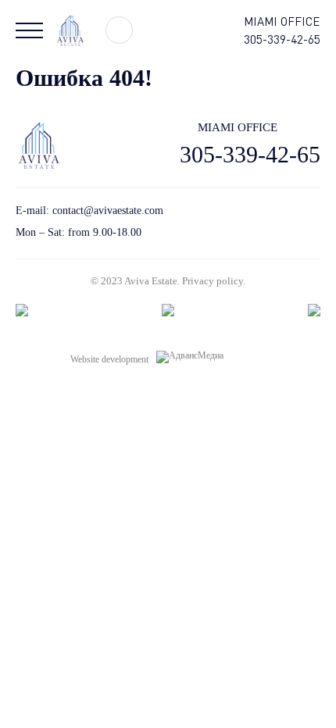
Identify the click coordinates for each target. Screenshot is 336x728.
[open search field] (119, 30)
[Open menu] (29, 30)
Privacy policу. (213, 281)
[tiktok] (260, 221)
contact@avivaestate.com (107, 210)
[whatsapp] (287, 221)
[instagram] (314, 221)
